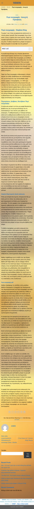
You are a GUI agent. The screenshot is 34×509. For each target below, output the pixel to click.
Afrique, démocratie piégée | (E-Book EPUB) (13, 483)
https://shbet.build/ (22, 504)
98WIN (17, 3)
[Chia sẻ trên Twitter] (15, 412)
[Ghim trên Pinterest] (21, 412)
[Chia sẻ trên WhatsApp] (9, 412)
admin (25, 24)
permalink (17, 419)
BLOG (8, 7)
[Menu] (2, 3)
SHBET (14, 504)
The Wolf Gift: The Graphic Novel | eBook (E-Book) (15, 475)
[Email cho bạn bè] (18, 412)
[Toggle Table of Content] (29, 49)
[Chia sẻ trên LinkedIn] (24, 412)
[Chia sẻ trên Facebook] (12, 412)
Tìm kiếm (3, 450)
